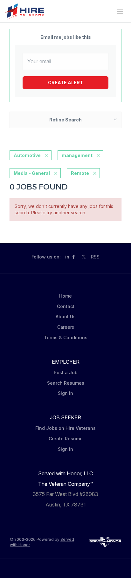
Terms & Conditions (65, 337)
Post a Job (66, 372)
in (67, 256)
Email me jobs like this (65, 37)
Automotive (27, 155)
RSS (95, 256)
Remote (80, 173)
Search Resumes (65, 383)
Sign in (65, 393)
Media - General (32, 173)
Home (65, 296)
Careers (65, 327)
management (77, 155)
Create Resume (66, 438)
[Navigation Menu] (120, 11)
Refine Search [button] (65, 119)
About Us (66, 316)
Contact (65, 306)
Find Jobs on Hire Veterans (65, 428)
